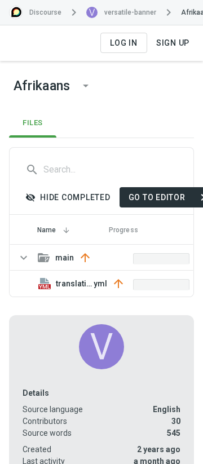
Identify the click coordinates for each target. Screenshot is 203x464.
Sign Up (172, 42)
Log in (124, 42)
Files (33, 122)
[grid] (101, 271)
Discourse (45, 12)
